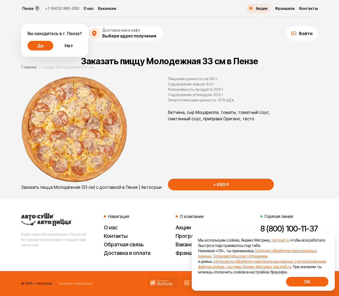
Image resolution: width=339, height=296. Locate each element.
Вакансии (107, 8)
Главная (29, 67)
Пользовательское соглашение (240, 256)
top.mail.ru (280, 240)
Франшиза (285, 8)
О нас (88, 8)
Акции (183, 227)
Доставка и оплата (127, 253)
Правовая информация (75, 283)
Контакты (308, 8)
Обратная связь (124, 244)
